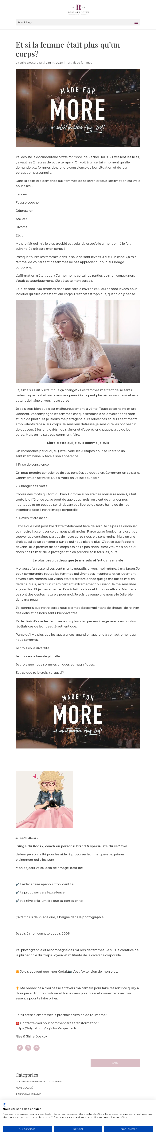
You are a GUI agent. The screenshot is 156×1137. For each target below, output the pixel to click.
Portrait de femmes (78, 62)
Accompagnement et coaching (39, 1081)
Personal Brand (28, 1094)
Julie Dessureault (32, 62)
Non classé (24, 1087)
